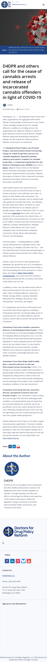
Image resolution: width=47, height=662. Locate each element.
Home (4, 50)
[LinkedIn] (12, 561)
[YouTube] (23, 561)
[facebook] (7, 561)
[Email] (18, 446)
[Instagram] (18, 561)
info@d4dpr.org (8, 575)
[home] (10, 4)
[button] (20, 4)
